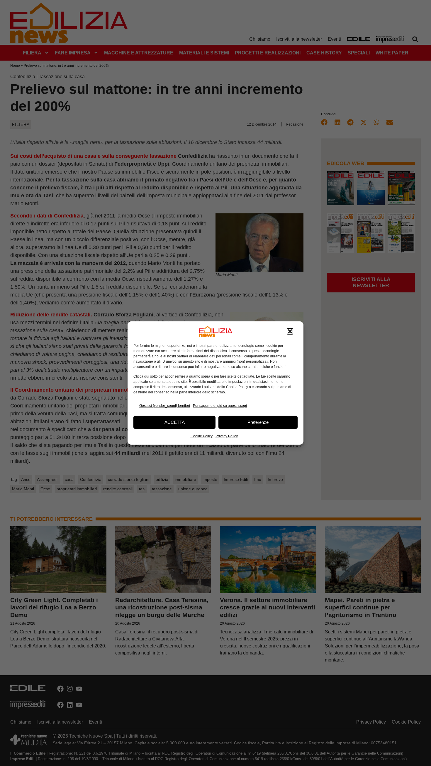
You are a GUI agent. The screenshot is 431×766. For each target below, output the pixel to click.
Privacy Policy (227, 436)
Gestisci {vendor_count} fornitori (164, 406)
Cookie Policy (202, 436)
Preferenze (258, 422)
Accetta (174, 422)
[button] (290, 332)
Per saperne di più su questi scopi (220, 406)
